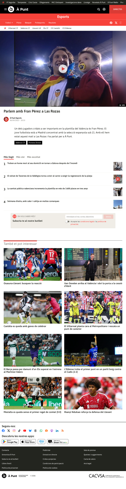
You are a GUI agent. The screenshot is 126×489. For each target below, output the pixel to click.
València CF (25, 28)
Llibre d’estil (6, 463)
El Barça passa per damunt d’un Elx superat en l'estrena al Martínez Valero (32, 370)
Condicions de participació (53, 463)
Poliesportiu (40, 23)
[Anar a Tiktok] (20, 430)
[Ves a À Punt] (18, 9)
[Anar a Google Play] (10, 441)
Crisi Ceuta (33, 2)
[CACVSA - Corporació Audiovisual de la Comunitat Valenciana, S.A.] (106, 476)
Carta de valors (89, 459)
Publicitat (46, 450)
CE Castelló (55, 28)
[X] (116, 23)
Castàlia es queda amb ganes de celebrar (25, 326)
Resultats (52, 23)
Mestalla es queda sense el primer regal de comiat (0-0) (32, 412)
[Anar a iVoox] (47, 430)
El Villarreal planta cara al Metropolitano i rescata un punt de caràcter (92, 327)
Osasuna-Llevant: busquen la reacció (23, 283)
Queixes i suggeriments (93, 455)
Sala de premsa (90, 450)
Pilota (18, 23)
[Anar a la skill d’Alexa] (41, 441)
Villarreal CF (13, 28)
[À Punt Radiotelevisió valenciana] (15, 476)
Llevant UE (36, 28)
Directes (117, 9)
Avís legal (87, 463)
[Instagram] (121, 22)
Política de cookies (50, 468)
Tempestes (22, 2)
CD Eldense (66, 28)
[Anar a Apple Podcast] (52, 430)
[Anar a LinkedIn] (57, 430)
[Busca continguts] (98, 9)
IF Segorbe (11, 2)
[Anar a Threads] (36, 430)
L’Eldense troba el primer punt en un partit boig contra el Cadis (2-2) (92, 370)
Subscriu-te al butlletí (10, 459)
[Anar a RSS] (63, 430)
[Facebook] (111, 22)
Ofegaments (44, 2)
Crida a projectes (49, 459)
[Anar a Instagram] (14, 430)
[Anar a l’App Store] (28, 441)
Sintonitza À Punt (8, 455)
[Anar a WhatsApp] (41, 430)
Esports (63, 16)
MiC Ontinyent (57, 2)
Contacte (5, 450)
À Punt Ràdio (113, 2)
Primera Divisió (35, 143)
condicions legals (87, 221)
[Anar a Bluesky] (30, 430)
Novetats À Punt (98, 2)
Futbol (8, 23)
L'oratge (87, 2)
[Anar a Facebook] (4, 430)
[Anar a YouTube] (25, 430)
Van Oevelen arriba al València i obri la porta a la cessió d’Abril (93, 284)
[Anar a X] (9, 430)
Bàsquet (28, 23)
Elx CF (45, 28)
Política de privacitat (10, 468)
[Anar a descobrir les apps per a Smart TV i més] (57, 441)
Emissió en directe (50, 455)
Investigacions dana (73, 2)
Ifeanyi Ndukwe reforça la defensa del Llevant (88, 412)
